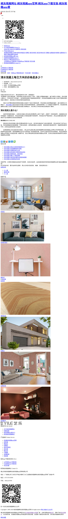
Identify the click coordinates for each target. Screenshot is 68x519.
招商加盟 (6, 431)
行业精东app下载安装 (23, 61)
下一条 (6, 173)
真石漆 (39, 52)
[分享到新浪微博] (7, 142)
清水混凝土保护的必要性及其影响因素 (15, 157)
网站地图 (3, 517)
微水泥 (43, 52)
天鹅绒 (47, 52)
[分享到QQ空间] (4, 142)
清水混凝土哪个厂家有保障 (12, 155)
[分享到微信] (15, 142)
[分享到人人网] (12, 142)
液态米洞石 (33, 52)
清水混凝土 (35, 73)
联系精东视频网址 (12, 63)
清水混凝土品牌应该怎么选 (12, 150)
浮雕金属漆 (10, 54)
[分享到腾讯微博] (9, 142)
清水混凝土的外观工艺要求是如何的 (14, 152)
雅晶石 (23, 52)
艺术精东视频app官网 (31, 512)
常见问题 (32, 61)
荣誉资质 (23, 49)
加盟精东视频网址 (11, 58)
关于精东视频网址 (12, 47)
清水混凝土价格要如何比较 (12, 159)
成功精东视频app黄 (11, 56)
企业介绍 (6, 49)
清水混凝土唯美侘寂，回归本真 (13, 153)
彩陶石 (27, 52)
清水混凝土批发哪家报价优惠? (13, 148)
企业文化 (12, 49)
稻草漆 (19, 52)
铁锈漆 (57, 52)
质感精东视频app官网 (10, 52)
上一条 (6, 170)
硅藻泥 (16, 54)
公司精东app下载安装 (10, 61)
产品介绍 (9, 51)
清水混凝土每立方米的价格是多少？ (14, 147)
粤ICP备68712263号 (46, 509)
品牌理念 (18, 49)
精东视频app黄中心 (9, 432)
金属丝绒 (52, 52)
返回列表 (6, 172)
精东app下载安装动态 (12, 59)
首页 (7, 45)
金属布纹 (62, 52)
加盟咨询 (3, 167)
